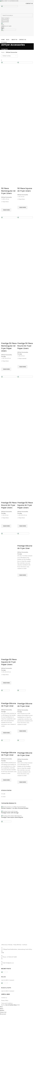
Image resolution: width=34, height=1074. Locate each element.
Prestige (3, 356)
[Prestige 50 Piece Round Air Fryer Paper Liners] (25, 277)
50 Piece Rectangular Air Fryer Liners (8, 191)
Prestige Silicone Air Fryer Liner (24, 547)
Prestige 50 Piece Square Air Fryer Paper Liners (25, 505)
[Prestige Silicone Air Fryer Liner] (23, 536)
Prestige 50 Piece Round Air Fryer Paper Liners (25, 346)
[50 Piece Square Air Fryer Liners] (25, 122)
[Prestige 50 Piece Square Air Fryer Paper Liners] (25, 436)
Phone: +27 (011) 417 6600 (10, 956)
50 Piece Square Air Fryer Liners (24, 189)
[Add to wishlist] (3, 206)
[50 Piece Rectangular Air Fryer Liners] (9, 122)
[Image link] (6, 881)
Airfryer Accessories (6, 197)
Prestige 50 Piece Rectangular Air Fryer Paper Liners (9, 347)
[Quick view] (3, 214)
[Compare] (3, 185)
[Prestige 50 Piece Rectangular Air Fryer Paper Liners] (9, 277)
